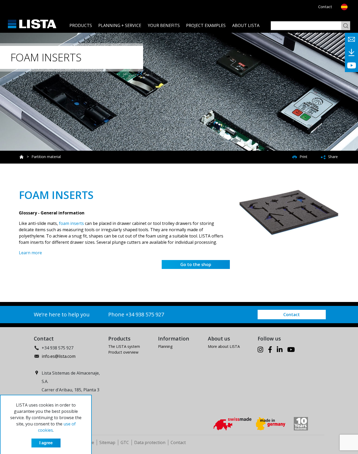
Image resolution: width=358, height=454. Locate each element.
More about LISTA (224, 346)
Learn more (30, 253)
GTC (125, 442)
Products (80, 25)
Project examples (206, 25)
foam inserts (71, 223)
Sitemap (107, 442)
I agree (46, 443)
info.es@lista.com (58, 356)
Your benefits (164, 25)
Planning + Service (119, 25)
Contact (325, 6)
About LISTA (245, 25)
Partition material (46, 156)
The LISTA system (124, 346)
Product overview (123, 352)
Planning (165, 346)
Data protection (149, 442)
